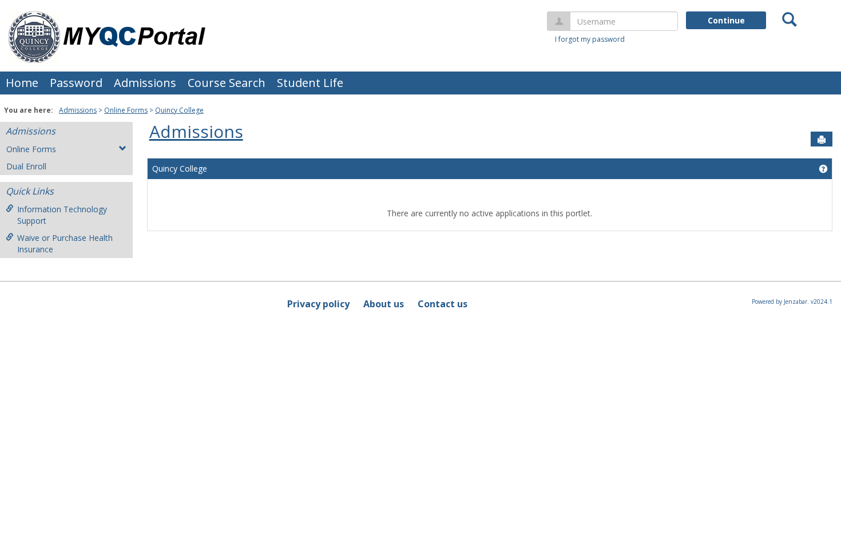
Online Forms (126, 110)
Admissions (145, 82)
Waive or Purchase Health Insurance (65, 243)
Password (76, 82)
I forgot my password (590, 39)
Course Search (226, 82)
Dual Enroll (26, 166)
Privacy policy (318, 304)
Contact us (442, 304)
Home (22, 82)
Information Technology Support (62, 215)
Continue (726, 20)
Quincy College (179, 110)
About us (383, 304)
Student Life (310, 82)
